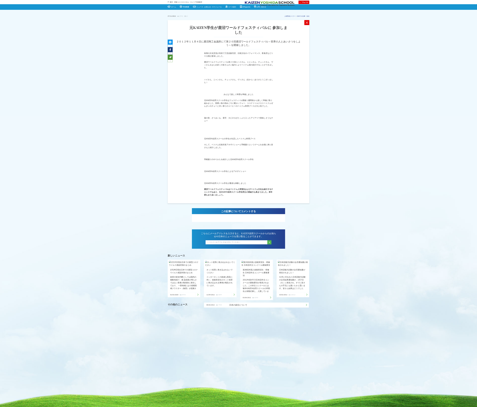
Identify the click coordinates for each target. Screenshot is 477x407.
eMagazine (246, 7)
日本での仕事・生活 (303, 16)
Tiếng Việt (305, 2)
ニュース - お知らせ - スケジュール (209, 7)
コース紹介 (232, 7)
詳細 (306, 305)
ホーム (173, 7)
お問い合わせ (261, 7)
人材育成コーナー (289, 16)
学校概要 (186, 7)
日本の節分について (238, 305)
